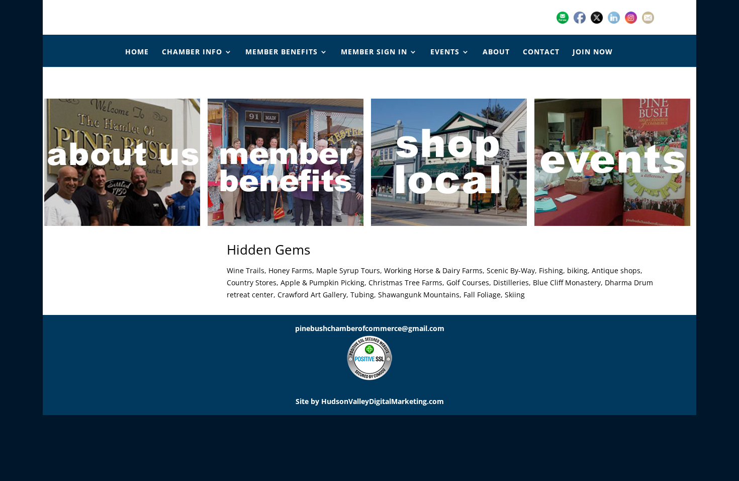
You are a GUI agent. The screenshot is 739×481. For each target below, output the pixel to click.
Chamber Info (192, 52)
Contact (541, 52)
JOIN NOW (593, 52)
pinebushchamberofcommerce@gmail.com (369, 328)
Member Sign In (374, 52)
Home (137, 52)
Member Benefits (281, 52)
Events (444, 52)
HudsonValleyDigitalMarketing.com (382, 401)
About (496, 52)
